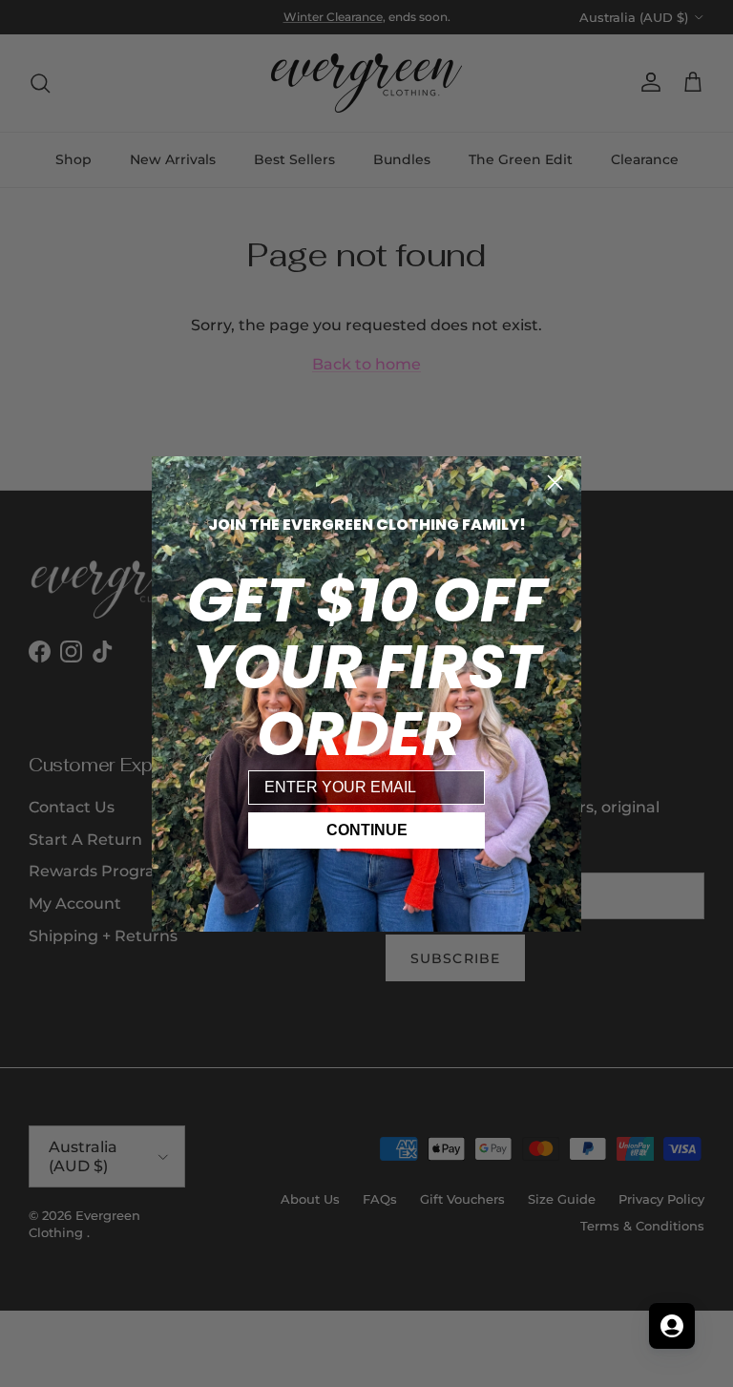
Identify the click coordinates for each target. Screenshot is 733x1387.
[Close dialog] (555, 482)
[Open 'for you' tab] (672, 1326)
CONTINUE (367, 830)
